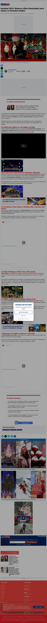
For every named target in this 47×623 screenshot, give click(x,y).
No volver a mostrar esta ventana (23, 318)
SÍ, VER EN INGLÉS (23, 312)
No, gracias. (23, 315)
